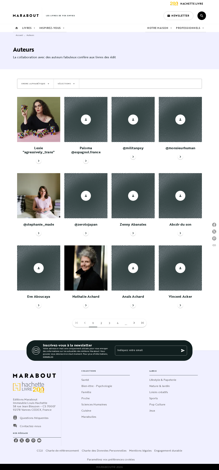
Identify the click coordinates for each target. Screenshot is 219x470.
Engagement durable (168, 450)
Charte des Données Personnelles (104, 450)
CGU (40, 450)
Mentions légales (140, 450)
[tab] (16, 28)
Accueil (19, 35)
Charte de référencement (62, 450)
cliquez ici (48, 356)
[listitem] (16, 440)
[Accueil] (27, 16)
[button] (178, 15)
